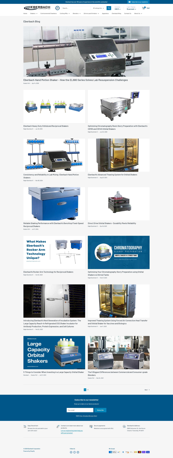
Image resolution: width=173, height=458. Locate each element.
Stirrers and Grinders (90, 13)
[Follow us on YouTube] (74, 452)
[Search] (109, 8)
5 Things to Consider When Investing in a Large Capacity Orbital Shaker (53, 372)
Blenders (76, 13)
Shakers (32, 13)
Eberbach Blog (116, 13)
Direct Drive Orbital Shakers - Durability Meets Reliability (112, 223)
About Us (137, 13)
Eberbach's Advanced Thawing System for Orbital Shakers (112, 174)
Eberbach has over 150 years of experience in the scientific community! (86, 2)
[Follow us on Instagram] (71, 452)
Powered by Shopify (29, 451)
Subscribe (100, 410)
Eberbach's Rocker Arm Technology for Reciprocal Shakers (48, 272)
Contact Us (127, 13)
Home (25, 13)
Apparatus (105, 13)
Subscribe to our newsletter (140, 2)
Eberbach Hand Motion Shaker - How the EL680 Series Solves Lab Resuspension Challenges (75, 79)
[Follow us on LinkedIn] (78, 452)
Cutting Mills (64, 13)
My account (131, 9)
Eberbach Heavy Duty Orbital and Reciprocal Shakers (45, 126)
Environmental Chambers (49, 13)
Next (146, 390)
